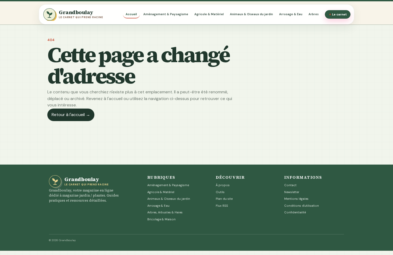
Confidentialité (295, 212)
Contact (290, 185)
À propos (223, 185)
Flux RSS (222, 206)
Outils (220, 192)
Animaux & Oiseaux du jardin (251, 14)
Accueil (131, 14)
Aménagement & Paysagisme (165, 14)
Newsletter (291, 192)
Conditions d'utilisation (301, 206)
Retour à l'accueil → (71, 114)
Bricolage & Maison (161, 219)
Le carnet (338, 14)
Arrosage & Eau (290, 14)
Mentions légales (296, 199)
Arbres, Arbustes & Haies (165, 212)
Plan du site (224, 199)
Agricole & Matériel (209, 14)
